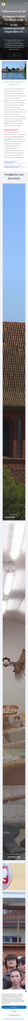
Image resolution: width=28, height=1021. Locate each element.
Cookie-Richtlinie (7, 1018)
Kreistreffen (9, 854)
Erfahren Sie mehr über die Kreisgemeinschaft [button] (11, 162)
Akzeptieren (14, 1007)
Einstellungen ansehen (14, 1015)
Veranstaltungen (13, 514)
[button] (26, 991)
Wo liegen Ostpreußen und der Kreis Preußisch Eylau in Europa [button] (13, 166)
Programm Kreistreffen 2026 (15, 157)
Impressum (22, 1018)
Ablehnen (14, 1011)
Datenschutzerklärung (15, 1018)
